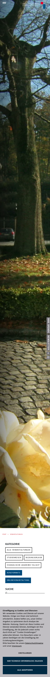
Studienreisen (14, 558)
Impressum (17, 646)
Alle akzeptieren (25, 670)
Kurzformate (13, 573)
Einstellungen (25, 653)
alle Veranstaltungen (18, 550)
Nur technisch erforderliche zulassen (25, 661)
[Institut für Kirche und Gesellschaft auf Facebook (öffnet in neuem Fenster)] (48, 353)
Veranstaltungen (16, 534)
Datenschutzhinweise (34, 643)
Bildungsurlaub (34, 558)
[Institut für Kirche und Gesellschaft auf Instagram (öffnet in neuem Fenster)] (48, 357)
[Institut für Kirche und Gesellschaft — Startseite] (33, 5)
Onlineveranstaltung (18, 580)
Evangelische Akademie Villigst (23, 565)
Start (4, 534)
